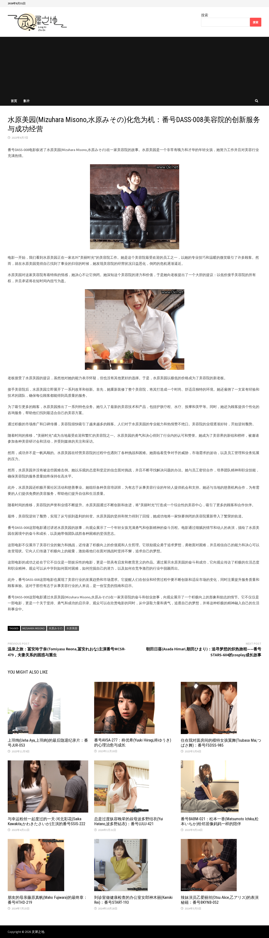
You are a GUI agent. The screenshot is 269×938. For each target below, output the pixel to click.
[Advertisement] (134, 66)
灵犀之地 (38, 932)
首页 (14, 101)
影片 (26, 101)
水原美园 (71, 628)
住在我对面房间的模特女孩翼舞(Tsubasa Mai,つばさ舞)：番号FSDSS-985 (221, 743)
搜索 (204, 15)
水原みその (55, 628)
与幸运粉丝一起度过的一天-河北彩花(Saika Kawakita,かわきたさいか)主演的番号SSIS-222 (46, 821)
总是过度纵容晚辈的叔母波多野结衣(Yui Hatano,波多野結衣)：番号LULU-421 (128, 821)
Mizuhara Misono (33, 628)
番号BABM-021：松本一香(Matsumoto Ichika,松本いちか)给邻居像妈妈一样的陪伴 (220, 821)
